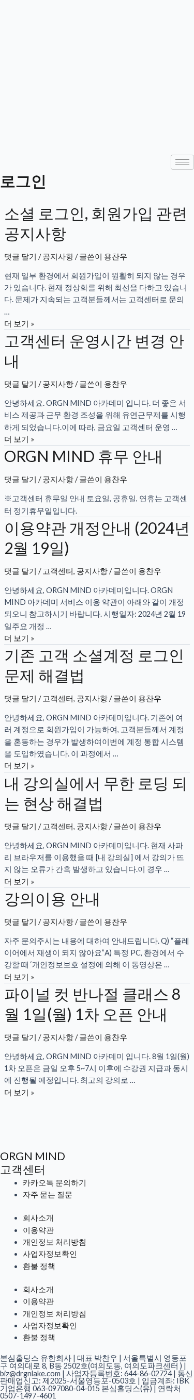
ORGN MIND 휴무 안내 (83, 456)
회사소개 (38, 1217)
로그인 (23, 180)
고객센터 (57, 571)
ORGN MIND (32, 1156)
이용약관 (38, 1230)
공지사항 (57, 256)
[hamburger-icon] (182, 162)
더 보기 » (19, 323)
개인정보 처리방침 (54, 1242)
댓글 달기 (20, 256)
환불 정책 (39, 1266)
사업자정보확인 (50, 1253)
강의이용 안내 (52, 898)
